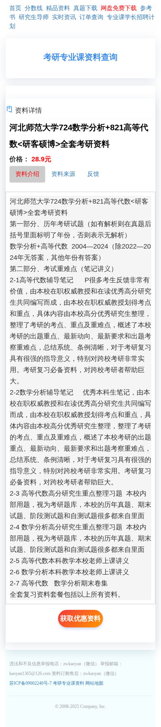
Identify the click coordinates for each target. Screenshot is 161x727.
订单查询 (91, 17)
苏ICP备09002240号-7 (31, 683)
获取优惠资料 (80, 618)
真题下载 (85, 8)
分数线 (34, 8)
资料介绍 (27, 174)
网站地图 (94, 683)
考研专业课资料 (68, 683)
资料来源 (63, 174)
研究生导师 (34, 17)
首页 (15, 8)
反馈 (93, 174)
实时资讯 (64, 17)
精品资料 (58, 8)
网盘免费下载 (119, 8)
